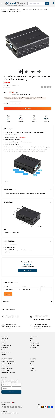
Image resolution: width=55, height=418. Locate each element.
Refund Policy (6, 301)
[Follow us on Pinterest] (11, 407)
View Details (21, 121)
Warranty (3, 349)
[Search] (47, 3)
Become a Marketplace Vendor (8, 363)
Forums (32, 361)
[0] (52, 4)
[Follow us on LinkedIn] (19, 407)
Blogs (31, 363)
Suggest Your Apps (5, 370)
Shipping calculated (19, 94)
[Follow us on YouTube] (13, 407)
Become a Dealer (5, 366)
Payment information (6, 352)
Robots (7, 9)
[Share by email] (50, 87)
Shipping (3, 343)
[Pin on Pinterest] (45, 87)
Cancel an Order (5, 347)
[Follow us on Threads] (21, 407)
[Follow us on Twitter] (5, 407)
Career (31, 340)
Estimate (8, 294)
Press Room (33, 347)
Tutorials (32, 368)
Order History (4, 340)
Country (6, 286)
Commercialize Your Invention (8, 372)
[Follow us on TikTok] (16, 407)
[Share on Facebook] (42, 87)
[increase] (19, 103)
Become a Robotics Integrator (8, 361)
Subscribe (11, 392)
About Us (32, 338)
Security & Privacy (34, 345)
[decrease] (10, 103)
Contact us (4, 354)
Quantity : (6, 103)
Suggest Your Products (6, 368)
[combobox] (36, 3)
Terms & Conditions (34, 343)
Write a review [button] (27, 270)
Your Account (4, 338)
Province (24, 286)
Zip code (42, 286)
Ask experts (34, 121)
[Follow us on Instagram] (8, 407)
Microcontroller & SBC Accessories (24, 9)
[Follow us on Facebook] (2, 407)
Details (8, 121)
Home (2, 9)
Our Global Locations (5, 402)
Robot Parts (12, 9)
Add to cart (27, 108)
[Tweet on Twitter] (48, 87)
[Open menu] (2, 3)
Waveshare (7, 85)
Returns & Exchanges (6, 345)
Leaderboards (33, 370)
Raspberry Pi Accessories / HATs (40, 9)
